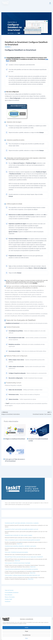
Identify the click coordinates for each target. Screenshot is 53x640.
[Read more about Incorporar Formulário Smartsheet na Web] (38, 430)
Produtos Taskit (8, 599)
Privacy (26, 638)
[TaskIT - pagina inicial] (5, 619)
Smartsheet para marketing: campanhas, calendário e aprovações (20, 546)
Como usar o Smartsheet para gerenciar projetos (16, 552)
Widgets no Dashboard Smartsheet (15, 439)
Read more (19, 543)
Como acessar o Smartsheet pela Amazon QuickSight (17, 563)
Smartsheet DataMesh (13, 57)
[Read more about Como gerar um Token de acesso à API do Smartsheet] (15, 450)
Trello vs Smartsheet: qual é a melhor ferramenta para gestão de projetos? (22, 540)
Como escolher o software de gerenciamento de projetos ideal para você (22, 575)
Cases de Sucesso (9, 590)
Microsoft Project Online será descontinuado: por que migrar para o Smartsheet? (24, 556)
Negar (26, 631)
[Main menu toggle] (50, 2)
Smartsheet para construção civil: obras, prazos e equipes (18, 535)
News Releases (8, 594)
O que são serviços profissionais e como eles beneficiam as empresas (21, 569)
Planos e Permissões (10, 597)
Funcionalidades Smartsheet (11, 592)
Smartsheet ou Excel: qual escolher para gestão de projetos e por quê (21, 529)
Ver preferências (26, 635)
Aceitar (26, 627)
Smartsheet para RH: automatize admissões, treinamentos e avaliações (22, 523)
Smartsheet (7, 601)
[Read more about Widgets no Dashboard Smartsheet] (15, 430)
